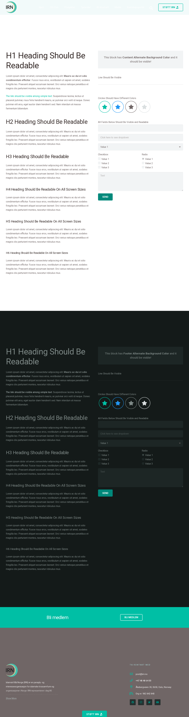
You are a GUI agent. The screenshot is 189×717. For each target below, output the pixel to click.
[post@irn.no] (133, 674)
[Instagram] (141, 702)
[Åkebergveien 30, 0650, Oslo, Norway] (133, 687)
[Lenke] (11, 7)
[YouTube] (158, 702)
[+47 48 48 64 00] (133, 681)
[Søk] (151, 8)
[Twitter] (149, 702)
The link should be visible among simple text (29, 96)
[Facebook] (133, 702)
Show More (11, 698)
